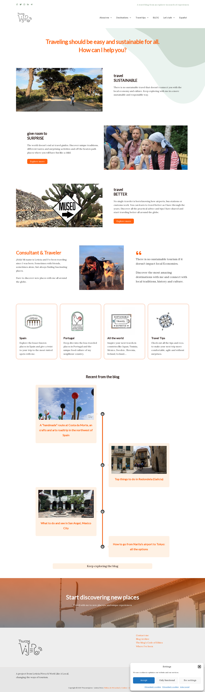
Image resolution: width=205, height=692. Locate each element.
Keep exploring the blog (102, 566)
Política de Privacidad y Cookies (115, 688)
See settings (190, 680)
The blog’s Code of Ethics (149, 642)
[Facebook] (17, 4)
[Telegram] (31, 4)
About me (104, 17)
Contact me (142, 635)
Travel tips (141, 17)
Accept (143, 680)
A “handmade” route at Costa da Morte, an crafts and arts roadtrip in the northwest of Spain (66, 430)
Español (183, 17)
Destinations (122, 17)
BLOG (156, 17)
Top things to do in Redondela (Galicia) (139, 479)
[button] (199, 666)
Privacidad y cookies (153, 687)
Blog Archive (142, 639)
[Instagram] (24, 4)
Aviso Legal (184, 687)
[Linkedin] (28, 4)
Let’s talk (167, 17)
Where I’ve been (144, 646)
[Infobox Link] (37, 331)
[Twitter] (21, 4)
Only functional (167, 680)
